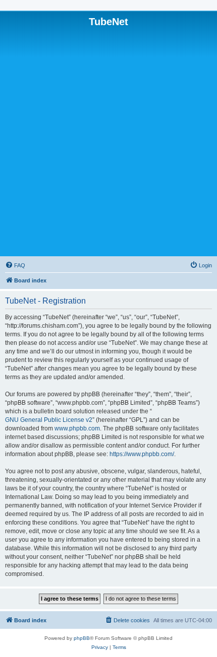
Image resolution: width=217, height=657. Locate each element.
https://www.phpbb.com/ (142, 454)
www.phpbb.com (77, 428)
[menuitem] (15, 265)
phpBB (82, 638)
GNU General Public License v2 (48, 419)
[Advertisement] (108, 141)
